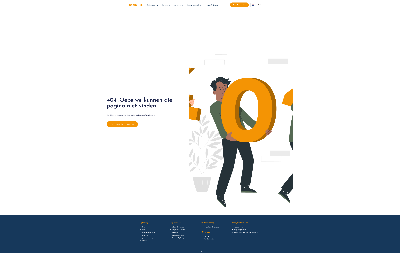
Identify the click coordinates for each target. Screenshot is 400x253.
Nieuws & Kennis (211, 5)
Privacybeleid (173, 251)
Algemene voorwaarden (207, 251)
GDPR (140, 251)
